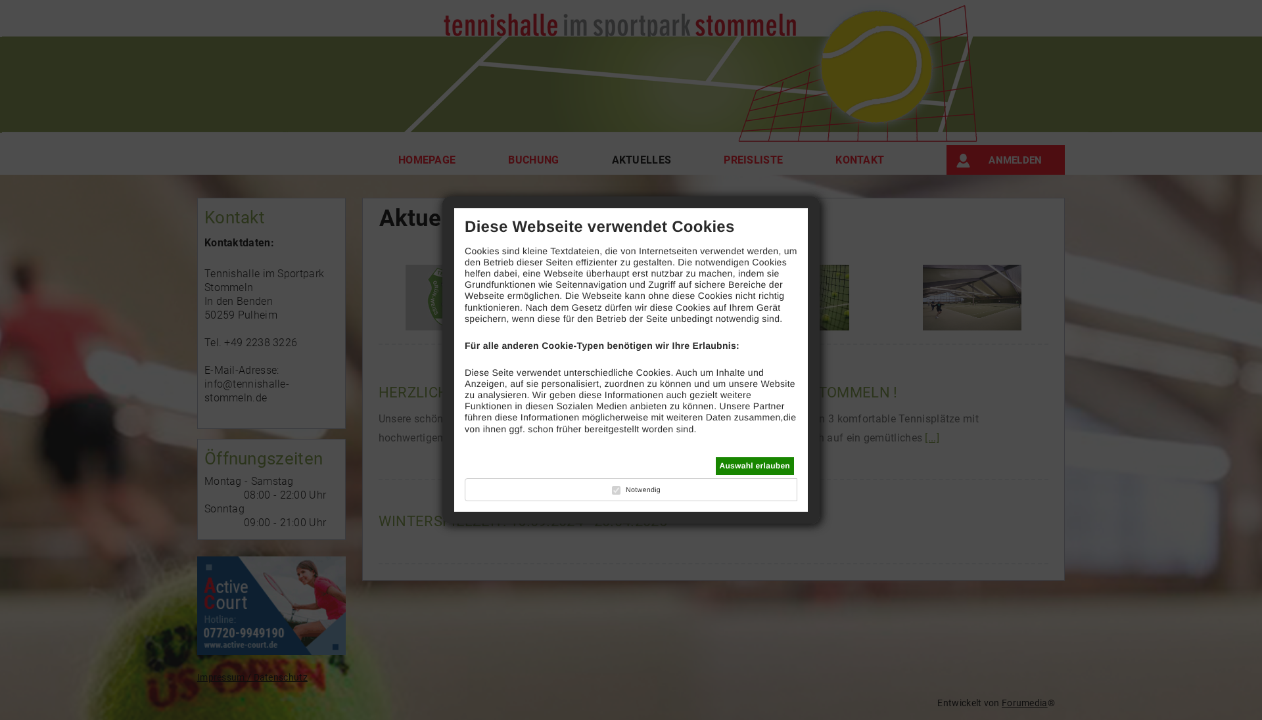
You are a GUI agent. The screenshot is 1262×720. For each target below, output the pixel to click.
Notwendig (643, 490)
